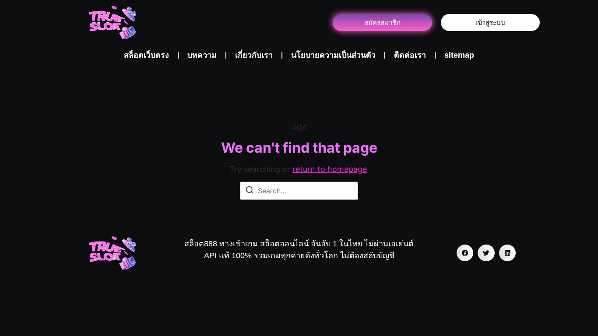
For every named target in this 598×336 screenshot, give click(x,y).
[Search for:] (299, 191)
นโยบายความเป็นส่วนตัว (333, 55)
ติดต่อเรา (410, 55)
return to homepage (329, 169)
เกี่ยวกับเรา (254, 55)
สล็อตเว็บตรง (146, 55)
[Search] (249, 191)
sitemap (459, 55)
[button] (465, 253)
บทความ (202, 55)
